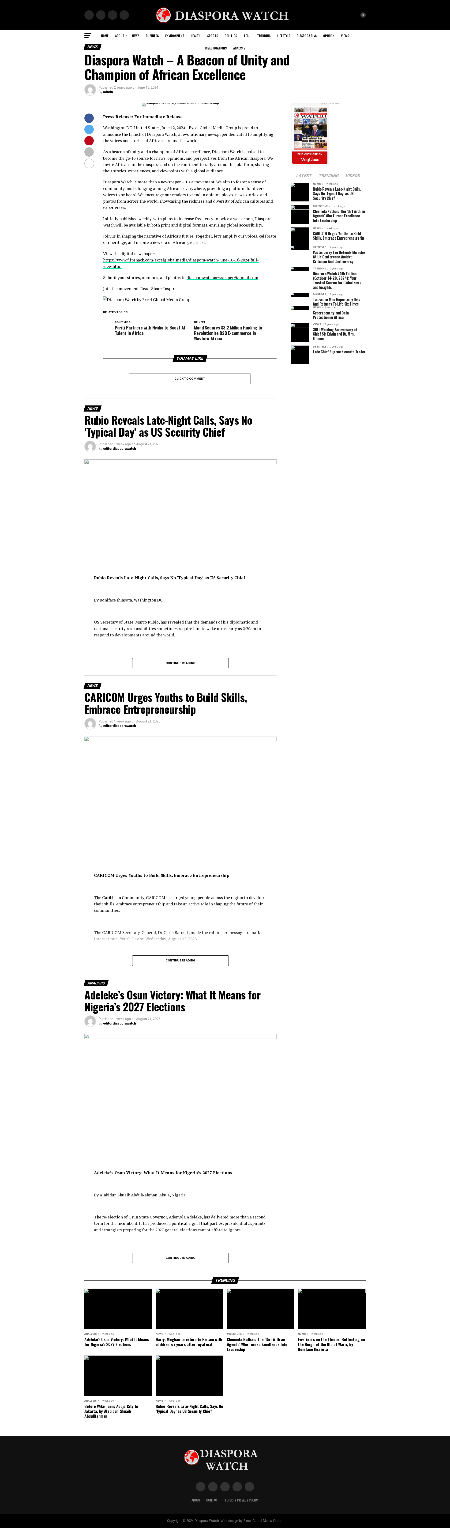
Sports (212, 35)
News (135, 35)
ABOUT (119, 35)
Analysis (239, 47)
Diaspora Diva (307, 35)
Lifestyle (283, 35)
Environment (174, 35)
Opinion (328, 35)
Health (196, 35)
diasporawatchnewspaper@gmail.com (222, 277)
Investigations (216, 47)
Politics (231, 35)
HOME (105, 35)
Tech (247, 35)
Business (152, 35)
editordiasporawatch (119, 448)
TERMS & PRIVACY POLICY (242, 1500)
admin (108, 92)
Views (345, 35)
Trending (264, 35)
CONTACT (212, 1500)
